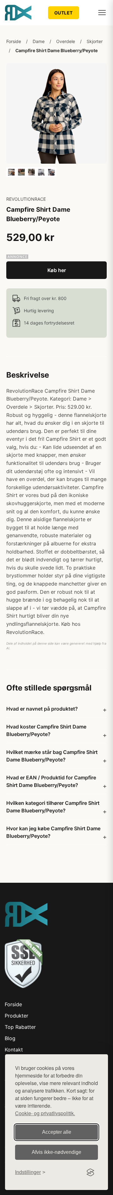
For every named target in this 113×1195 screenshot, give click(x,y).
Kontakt (14, 1049)
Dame (39, 41)
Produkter (16, 1015)
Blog (10, 1038)
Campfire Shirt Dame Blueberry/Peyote (56, 50)
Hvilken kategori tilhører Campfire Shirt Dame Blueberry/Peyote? (53, 807)
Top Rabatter (20, 1027)
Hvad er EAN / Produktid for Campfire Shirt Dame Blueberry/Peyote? (51, 781)
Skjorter (95, 41)
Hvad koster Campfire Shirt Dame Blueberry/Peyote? (46, 730)
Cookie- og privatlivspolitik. (45, 1113)
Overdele (65, 41)
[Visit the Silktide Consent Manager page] (90, 1172)
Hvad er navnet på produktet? (42, 709)
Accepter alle (56, 1132)
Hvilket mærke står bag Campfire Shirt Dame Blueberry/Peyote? (52, 756)
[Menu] (102, 12)
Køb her (56, 270)
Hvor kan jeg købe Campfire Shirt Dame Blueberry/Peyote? (53, 832)
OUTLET (63, 12)
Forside (13, 41)
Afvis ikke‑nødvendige (56, 1152)
